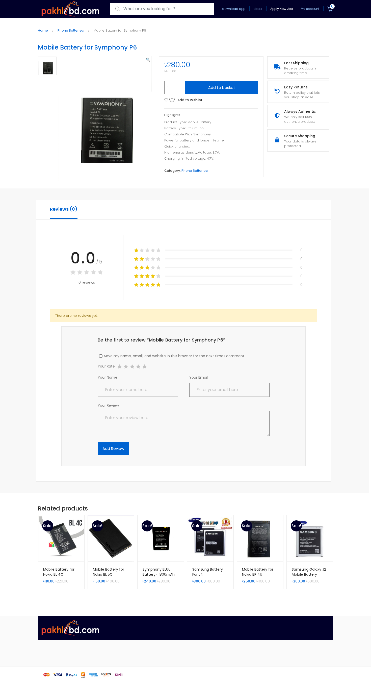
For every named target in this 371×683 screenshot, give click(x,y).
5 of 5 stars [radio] (144, 366)
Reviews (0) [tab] (63, 209)
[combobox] (162, 9)
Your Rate (106, 366)
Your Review (108, 405)
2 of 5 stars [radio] (126, 366)
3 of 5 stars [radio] (132, 366)
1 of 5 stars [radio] (119, 366)
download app (233, 9)
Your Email (198, 377)
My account (310, 9)
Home (43, 30)
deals (257, 9)
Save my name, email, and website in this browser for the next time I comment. (174, 355)
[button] (148, 59)
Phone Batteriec (71, 30)
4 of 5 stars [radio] (138, 366)
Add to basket (221, 87)
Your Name (107, 377)
